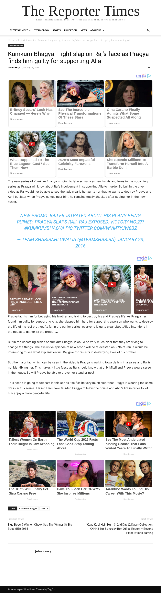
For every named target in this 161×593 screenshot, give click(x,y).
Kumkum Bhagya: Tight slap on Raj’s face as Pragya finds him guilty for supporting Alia (78, 57)
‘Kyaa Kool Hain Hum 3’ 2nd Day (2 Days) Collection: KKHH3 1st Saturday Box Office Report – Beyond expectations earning (119, 529)
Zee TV (44, 508)
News (83, 30)
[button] (148, 30)
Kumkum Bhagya (28, 508)
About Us (95, 30)
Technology (41, 30)
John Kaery (14, 67)
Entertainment (19, 30)
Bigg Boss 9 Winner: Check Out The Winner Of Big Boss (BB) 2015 (40, 526)
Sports (57, 30)
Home (11, 40)
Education (70, 30)
